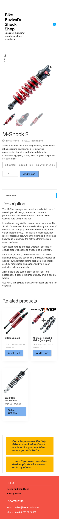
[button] (51, 67)
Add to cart (29, 174)
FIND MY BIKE (14, 282)
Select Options (12, 411)
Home (33, 9)
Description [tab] (10, 195)
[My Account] (49, 26)
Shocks (34, 25)
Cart (32, 33)
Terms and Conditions (18, 488)
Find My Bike (37, 17)
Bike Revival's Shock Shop (13, 22)
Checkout (35, 40)
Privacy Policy (14, 493)
